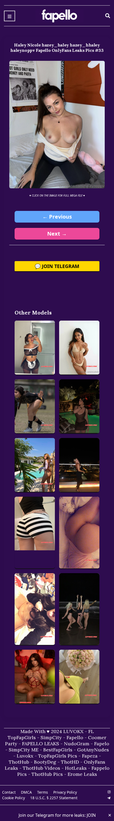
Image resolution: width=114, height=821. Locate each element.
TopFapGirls (22, 737)
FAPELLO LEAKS (40, 744)
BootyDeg (45, 762)
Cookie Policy (13, 797)
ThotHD (70, 762)
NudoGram (76, 744)
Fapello (75, 737)
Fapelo (101, 744)
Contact (9, 792)
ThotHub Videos (41, 768)
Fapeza (90, 756)
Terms (42, 792)
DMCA (26, 792)
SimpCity (51, 737)
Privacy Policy (65, 792)
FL (91, 731)
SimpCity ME (23, 750)
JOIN (91, 815)
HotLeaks (76, 768)
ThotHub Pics (47, 774)
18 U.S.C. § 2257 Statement (53, 797)
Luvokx (25, 756)
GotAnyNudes (93, 750)
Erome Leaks (82, 774)
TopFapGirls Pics (57, 756)
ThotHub (19, 762)
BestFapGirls (57, 750)
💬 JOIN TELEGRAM (57, 266)
